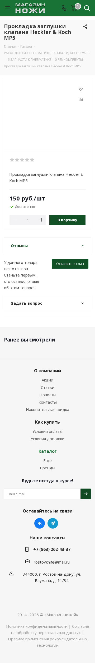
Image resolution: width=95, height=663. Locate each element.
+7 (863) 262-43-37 (51, 549)
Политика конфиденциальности (37, 626)
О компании (47, 371)
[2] (17, 160)
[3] (22, 160)
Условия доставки (47, 438)
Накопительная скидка (47, 409)
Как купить (47, 422)
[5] (32, 160)
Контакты (48, 402)
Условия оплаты (47, 431)
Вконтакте (39, 523)
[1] (12, 160)
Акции (47, 380)
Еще (47, 460)
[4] (27, 160)
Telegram (53, 523)
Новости (47, 394)
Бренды (47, 467)
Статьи (47, 387)
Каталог (48, 451)
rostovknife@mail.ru (52, 562)
